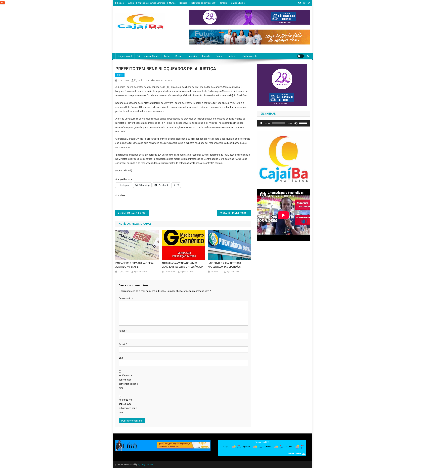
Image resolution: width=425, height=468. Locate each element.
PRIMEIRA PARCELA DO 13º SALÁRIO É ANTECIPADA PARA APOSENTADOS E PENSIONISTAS (134, 213)
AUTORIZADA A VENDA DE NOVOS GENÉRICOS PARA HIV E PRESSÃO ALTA (182, 265)
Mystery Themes (145, 464)
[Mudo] (296, 123)
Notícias (183, 3)
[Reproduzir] (261, 123)
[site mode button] (300, 56)
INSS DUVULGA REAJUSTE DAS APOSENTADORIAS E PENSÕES (224, 265)
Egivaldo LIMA (141, 80)
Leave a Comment (163, 80)
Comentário (126, 298)
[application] (283, 123)
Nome (123, 331)
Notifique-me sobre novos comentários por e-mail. (129, 381)
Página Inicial (125, 56)
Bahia (167, 56)
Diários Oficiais (238, 3)
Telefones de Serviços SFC (203, 3)
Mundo (172, 3)
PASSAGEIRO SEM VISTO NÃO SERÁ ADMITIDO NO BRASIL (134, 265)
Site (121, 357)
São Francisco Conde (148, 56)
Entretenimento (249, 56)
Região (120, 3)
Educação (192, 56)
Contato (223, 3)
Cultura (131, 3)
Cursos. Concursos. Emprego (151, 3)
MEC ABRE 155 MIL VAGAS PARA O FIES (235, 213)
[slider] (303, 123)
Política (231, 56)
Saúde (219, 56)
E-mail (123, 344)
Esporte (206, 56)
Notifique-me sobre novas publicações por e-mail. (128, 406)
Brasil (178, 56)
